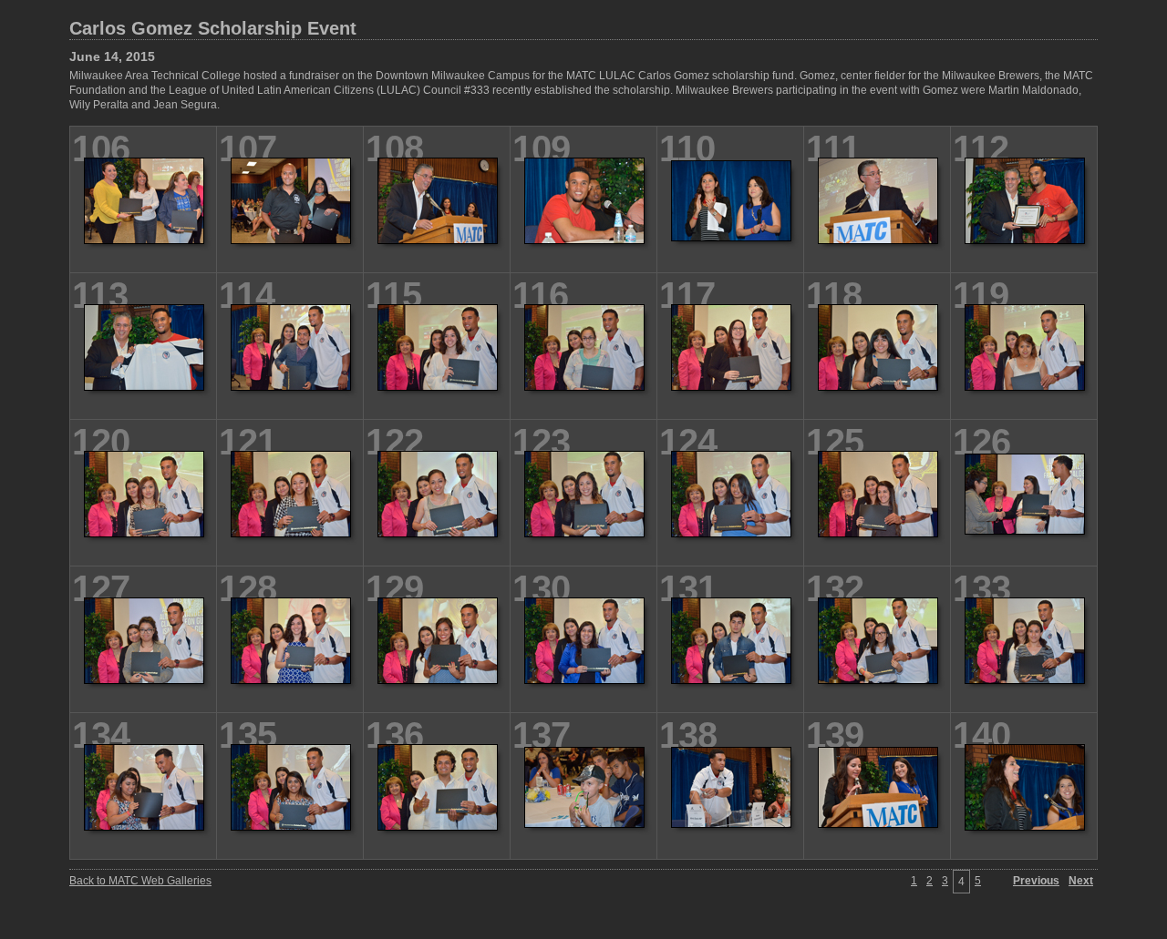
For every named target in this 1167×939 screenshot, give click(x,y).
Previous (1036, 880)
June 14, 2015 (112, 56)
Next (1081, 880)
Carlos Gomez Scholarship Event (212, 28)
